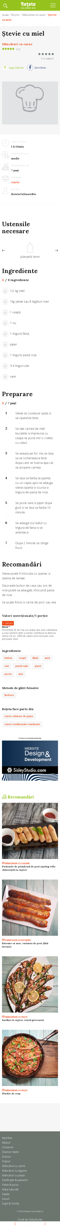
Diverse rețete (10, 1152)
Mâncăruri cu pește (13, 1175)
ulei (20, 673)
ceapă (22, 657)
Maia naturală (10, 1189)
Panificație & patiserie (15, 1180)
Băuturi (6, 1142)
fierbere (9, 695)
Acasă (5, 14)
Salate (5, 1194)
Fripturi (6, 1161)
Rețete (15, 14)
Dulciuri (6, 1156)
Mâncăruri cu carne (34, 14)
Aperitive (7, 1138)
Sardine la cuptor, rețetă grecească (23, 1020)
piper (38, 665)
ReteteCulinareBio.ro (33, 1211)
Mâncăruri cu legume (17, 863)
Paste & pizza (10, 1185)
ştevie (8, 673)
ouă (6, 665)
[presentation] (3, 250)
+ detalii (8, 623)
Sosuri (6, 1199)
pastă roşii (21, 665)
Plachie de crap (11, 1093)
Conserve (7, 1147)
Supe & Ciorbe (10, 1203)
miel (47, 657)
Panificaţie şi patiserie (18, 940)
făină (35, 657)
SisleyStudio (35, 1219)
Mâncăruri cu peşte (16, 1017)
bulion (8, 657)
